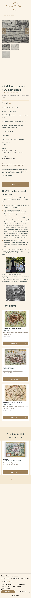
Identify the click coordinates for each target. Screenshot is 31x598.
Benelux (12, 150)
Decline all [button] (23, 591)
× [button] (29, 575)
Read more (9, 581)
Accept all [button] (8, 591)
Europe (4, 150)
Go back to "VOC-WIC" (9, 15)
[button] (15, 595)
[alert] (15, 586)
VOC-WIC (21, 152)
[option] (15, 458)
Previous (4, 31)
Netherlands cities (9, 152)
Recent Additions (8, 158)
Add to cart (15, 184)
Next (27, 31)
